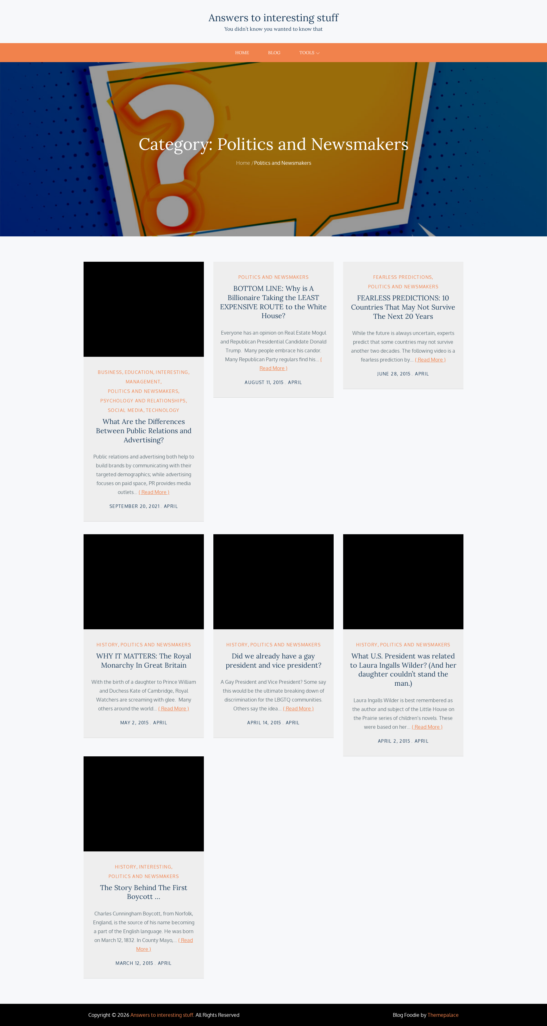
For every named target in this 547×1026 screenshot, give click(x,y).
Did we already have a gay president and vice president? (273, 660)
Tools (306, 52)
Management (143, 381)
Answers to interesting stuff (273, 17)
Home (242, 52)
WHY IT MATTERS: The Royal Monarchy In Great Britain (143, 660)
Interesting (172, 372)
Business (110, 372)
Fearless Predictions (402, 277)
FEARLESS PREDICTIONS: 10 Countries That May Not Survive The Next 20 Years (403, 306)
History (107, 644)
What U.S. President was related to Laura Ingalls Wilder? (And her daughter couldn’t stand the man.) (403, 669)
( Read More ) (154, 492)
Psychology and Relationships (142, 400)
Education (139, 372)
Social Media (125, 410)
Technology (162, 410)
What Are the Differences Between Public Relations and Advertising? (144, 430)
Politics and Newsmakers (143, 391)
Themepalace (443, 1015)
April (171, 506)
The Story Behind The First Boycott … (143, 892)
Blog (274, 52)
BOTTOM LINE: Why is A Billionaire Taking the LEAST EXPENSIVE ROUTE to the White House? (273, 302)
